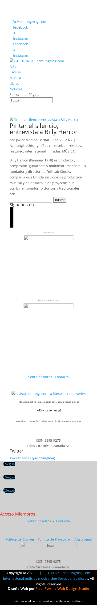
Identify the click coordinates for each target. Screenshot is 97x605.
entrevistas (72, 145)
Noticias (16, 89)
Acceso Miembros (17, 514)
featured (16, 151)
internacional (35, 151)
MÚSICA (68, 151)
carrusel (55, 145)
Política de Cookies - (21, 539)
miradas (54, 151)
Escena (15, 72)
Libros (14, 83)
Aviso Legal (83, 539)
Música (15, 78)
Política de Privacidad (54, 539)
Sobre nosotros (40, 377)
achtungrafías (36, 145)
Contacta (62, 377)
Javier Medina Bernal (32, 140)
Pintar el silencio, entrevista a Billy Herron (44, 128)
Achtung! (17, 145)
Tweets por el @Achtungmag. (33, 458)
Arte (13, 66)
